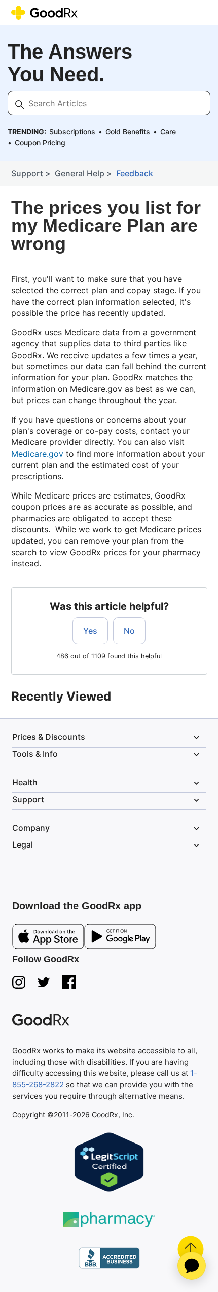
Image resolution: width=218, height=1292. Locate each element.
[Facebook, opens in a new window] (69, 982)
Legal (107, 845)
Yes (90, 631)
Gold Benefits (127, 131)
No (129, 631)
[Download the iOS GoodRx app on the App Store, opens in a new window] (48, 938)
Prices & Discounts (107, 737)
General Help (79, 173)
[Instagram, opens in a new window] (18, 982)
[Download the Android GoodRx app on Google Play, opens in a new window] (120, 938)
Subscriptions (72, 131)
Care (168, 131)
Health (107, 782)
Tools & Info (107, 754)
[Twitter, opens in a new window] (44, 982)
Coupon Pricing (40, 142)
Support (27, 173)
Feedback (134, 173)
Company (107, 828)
